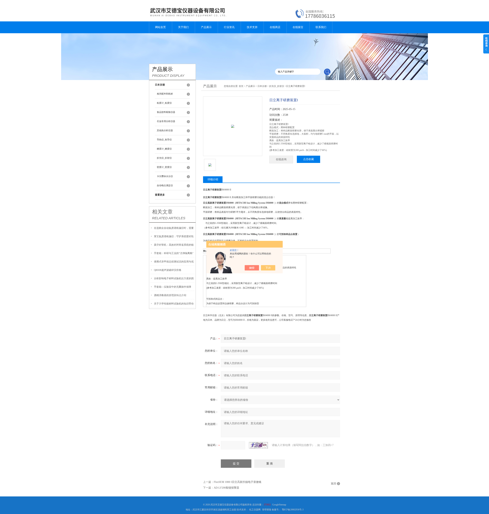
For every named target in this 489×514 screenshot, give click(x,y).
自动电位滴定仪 (165, 185)
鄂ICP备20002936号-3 (293, 509)
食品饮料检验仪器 (166, 112)
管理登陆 (266, 509)
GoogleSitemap (279, 504)
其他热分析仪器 (165, 130)
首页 (241, 86)
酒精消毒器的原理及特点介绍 (170, 295)
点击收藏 (308, 159)
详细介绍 (212, 179)
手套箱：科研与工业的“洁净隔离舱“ (173, 253)
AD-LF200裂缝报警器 (226, 487)
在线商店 (275, 27)
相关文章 (162, 212)
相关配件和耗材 (165, 93)
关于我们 (183, 27)
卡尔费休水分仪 (165, 176)
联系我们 (321, 27)
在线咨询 (281, 159)
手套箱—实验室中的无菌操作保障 (172, 286)
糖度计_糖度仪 (164, 148)
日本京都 (262, 86)
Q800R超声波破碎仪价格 (167, 270)
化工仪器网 (255, 509)
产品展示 (206, 27)
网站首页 (160, 27)
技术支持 (252, 27)
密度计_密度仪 (164, 167)
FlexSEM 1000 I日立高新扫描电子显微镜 (237, 482)
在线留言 (298, 27)
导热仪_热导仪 (164, 139)
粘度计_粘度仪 (164, 103)
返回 (333, 483)
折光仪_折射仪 (164, 158)
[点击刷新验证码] (258, 445)
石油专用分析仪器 (166, 121)
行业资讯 (229, 27)
